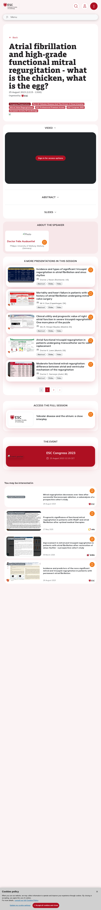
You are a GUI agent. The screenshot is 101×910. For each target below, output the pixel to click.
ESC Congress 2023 (60, 453)
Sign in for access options (50, 158)
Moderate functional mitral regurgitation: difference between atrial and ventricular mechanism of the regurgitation (60, 366)
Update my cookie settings (20, 905)
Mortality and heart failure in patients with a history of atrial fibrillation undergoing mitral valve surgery (62, 295)
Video (59, 284)
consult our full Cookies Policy (26, 900)
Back (15, 37)
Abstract (41, 284)
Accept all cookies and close (47, 905)
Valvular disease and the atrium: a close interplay (59, 417)
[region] (50, 899)
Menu (14, 17)
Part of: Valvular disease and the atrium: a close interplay (58, 104)
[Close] (97, 891)
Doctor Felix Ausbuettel (21, 241)
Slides (50, 284)
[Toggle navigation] (94, 6)
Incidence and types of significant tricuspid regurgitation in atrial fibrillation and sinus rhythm (61, 272)
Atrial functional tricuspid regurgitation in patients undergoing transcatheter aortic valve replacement (64, 342)
